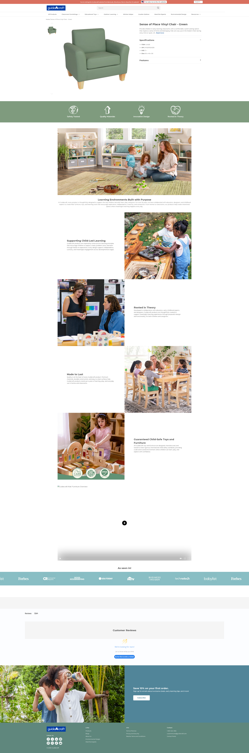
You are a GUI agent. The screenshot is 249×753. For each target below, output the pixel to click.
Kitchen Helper (128, 14)
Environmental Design (178, 14)
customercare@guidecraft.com (177, 733)
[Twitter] (52, 739)
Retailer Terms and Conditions (135, 736)
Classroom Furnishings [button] (70, 14)
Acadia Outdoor (143, 14)
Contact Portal (171, 736)
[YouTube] (52, 743)
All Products (52, 14)
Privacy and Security (132, 733)
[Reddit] (61, 743)
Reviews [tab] (28, 613)
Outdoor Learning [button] (110, 14)
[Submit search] (157, 8)
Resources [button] (195, 14)
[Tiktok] (57, 743)
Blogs (87, 733)
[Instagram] (61, 739)
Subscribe (141, 698)
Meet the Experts (160, 14)
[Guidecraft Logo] (56, 8)
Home (48, 19)
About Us (88, 736)
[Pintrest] (48, 743)
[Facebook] (48, 739)
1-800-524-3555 (171, 731)
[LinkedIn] (57, 739)
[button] (52, 23)
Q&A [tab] (36, 613)
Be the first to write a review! (124, 657)
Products (88, 731)
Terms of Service (131, 731)
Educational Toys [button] (91, 14)
